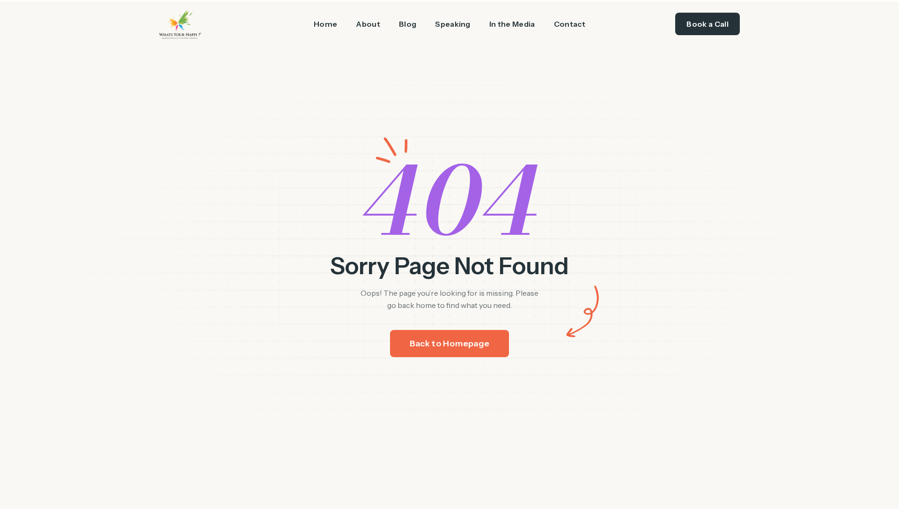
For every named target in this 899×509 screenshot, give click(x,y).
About (368, 24)
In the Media (512, 24)
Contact (569, 24)
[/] (217, 24)
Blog (407, 24)
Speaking (453, 24)
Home (325, 24)
